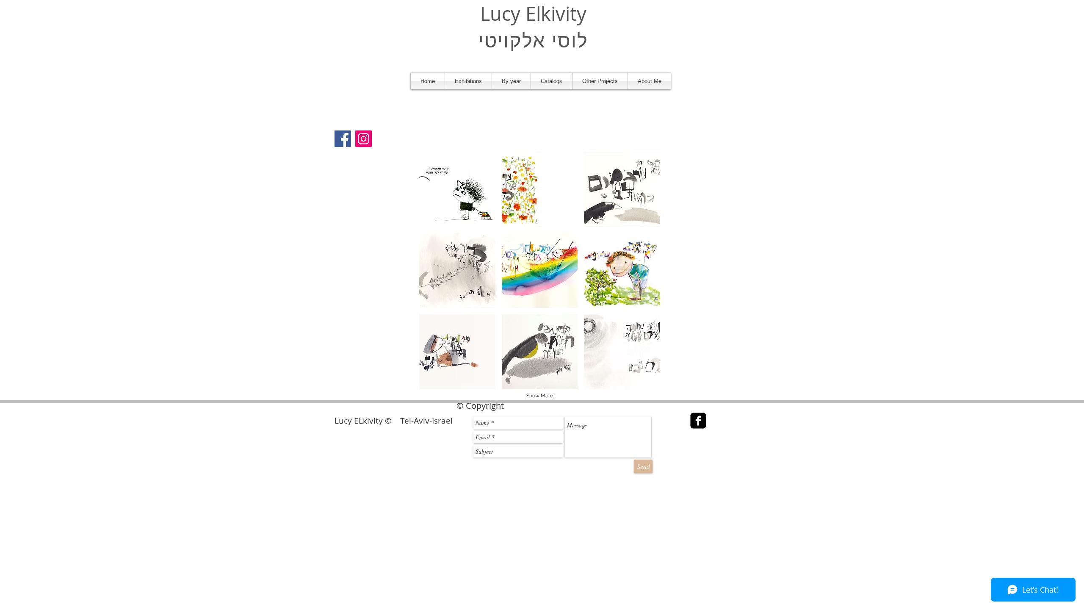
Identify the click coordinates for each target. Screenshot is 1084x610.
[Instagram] (363, 138)
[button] (468, 81)
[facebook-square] (698, 421)
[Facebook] (343, 138)
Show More (539, 396)
